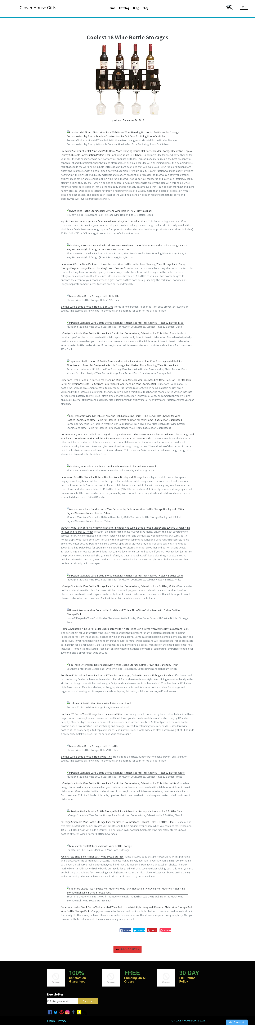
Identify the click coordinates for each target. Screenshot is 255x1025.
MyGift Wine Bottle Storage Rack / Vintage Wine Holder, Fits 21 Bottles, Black (104, 221)
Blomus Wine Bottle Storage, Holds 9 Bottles (86, 756)
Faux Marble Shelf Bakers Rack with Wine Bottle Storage (92, 856)
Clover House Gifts (186, 1020)
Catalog (124, 8)
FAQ (145, 8)
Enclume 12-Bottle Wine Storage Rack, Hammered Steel (92, 714)
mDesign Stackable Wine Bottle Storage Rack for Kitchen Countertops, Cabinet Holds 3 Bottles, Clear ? (118, 822)
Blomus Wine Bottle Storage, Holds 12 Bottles (87, 306)
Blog (136, 8)
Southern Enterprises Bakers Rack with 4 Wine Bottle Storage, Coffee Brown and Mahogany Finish (116, 675)
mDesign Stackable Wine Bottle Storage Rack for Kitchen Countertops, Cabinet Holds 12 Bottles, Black (118, 333)
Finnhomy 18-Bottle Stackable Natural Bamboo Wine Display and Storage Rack (104, 477)
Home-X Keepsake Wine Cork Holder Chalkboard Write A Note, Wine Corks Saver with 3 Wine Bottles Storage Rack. (125, 628)
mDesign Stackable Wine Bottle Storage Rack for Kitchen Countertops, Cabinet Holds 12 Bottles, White (118, 783)
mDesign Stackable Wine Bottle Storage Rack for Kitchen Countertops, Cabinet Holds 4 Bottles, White (118, 586)
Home (111, 8)
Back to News (130, 949)
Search (51, 1020)
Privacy (62, 1020)
